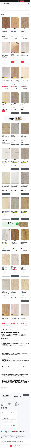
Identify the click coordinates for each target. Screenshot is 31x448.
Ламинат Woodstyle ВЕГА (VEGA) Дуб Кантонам (15, 211)
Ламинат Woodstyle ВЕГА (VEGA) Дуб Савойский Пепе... (24, 186)
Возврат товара (10, 402)
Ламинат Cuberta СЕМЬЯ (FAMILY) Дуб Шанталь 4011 (15, 161)
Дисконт (16, 403)
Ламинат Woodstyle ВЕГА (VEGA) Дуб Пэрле (15, 186)
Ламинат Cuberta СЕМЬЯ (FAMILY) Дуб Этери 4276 (5, 161)
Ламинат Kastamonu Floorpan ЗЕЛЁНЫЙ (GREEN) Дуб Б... (5, 31)
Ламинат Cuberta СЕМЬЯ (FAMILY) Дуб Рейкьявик (24, 105)
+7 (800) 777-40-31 (18, 394)
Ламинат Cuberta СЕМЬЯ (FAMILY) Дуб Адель (14, 105)
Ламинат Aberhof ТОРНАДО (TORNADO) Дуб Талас (24, 243)
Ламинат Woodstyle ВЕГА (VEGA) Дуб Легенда (5, 242)
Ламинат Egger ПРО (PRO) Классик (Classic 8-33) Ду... (6, 318)
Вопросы (9, 404)
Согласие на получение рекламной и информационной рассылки (18, 436)
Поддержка (9, 403)
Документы (2, 402)
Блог (1, 404)
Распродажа (16, 402)
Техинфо (2, 403)
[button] (1, 3)
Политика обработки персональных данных (6, 435)
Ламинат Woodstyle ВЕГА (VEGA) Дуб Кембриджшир (6, 211)
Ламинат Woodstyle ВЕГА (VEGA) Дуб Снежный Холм (6, 186)
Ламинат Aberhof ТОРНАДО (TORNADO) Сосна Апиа (14, 268)
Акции (15, 401)
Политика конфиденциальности (17, 435)
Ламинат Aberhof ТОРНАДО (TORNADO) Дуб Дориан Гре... (5, 293)
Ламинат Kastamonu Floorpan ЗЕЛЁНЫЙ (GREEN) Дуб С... (5, 56)
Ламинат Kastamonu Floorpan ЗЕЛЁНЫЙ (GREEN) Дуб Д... (23, 31)
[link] (18, 1)
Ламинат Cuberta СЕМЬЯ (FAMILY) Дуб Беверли (5, 136)
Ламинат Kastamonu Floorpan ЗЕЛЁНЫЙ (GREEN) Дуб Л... (14, 31)
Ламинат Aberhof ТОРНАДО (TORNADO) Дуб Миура (24, 293)
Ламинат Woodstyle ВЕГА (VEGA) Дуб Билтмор (24, 211)
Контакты (2, 401)
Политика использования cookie (5, 436)
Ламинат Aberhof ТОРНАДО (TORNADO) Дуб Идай (24, 268)
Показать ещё (26, 329)
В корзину (15, 113)
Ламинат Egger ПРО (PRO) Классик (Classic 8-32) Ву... (25, 55)
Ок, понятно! (27, 441)
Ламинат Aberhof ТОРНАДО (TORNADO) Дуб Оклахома (14, 293)
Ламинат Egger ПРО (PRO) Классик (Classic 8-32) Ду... (15, 55)
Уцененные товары (17, 404)
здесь (21, 375)
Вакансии (2, 405)
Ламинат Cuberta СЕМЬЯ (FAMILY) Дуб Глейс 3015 (24, 161)
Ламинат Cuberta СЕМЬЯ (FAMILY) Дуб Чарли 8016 (24, 136)
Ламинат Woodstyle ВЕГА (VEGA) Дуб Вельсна (15, 242)
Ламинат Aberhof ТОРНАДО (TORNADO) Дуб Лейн (5, 268)
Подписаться (6, 38)
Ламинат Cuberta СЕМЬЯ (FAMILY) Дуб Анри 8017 (14, 136)
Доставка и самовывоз (11, 401)
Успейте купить (17, 405)
